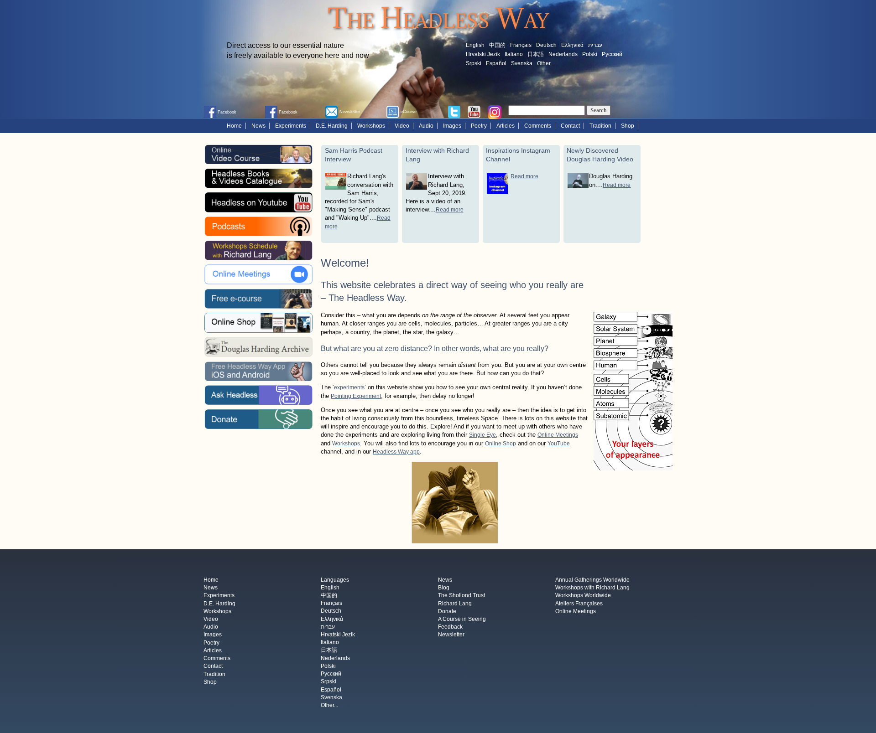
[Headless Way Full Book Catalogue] (258, 178)
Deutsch (546, 45)
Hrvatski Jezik (483, 54)
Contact (570, 126)
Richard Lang (455, 603)
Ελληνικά (572, 45)
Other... (545, 63)
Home (234, 126)
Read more (450, 209)
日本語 (535, 54)
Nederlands (563, 54)
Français (521, 45)
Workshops (371, 126)
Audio (426, 126)
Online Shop (500, 443)
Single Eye (482, 435)
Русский (612, 54)
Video (402, 126)
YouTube (559, 443)
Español (496, 63)
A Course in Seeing (462, 619)
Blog (443, 588)
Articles (505, 126)
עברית (595, 45)
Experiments (290, 126)
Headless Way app (396, 452)
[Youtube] (474, 111)
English (475, 45)
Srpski (473, 63)
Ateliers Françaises (579, 603)
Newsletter (451, 635)
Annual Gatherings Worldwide (592, 580)
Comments (537, 126)
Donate (447, 611)
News (258, 126)
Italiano (514, 54)
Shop (627, 126)
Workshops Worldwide (583, 596)
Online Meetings (557, 435)
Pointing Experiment (356, 396)
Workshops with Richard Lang (592, 588)
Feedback (450, 627)
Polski (589, 54)
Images (452, 126)
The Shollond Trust (461, 596)
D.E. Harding (332, 126)
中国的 (497, 45)
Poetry (479, 126)
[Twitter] (454, 111)
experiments (349, 387)
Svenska (521, 63)
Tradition (600, 126)
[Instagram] (494, 111)
